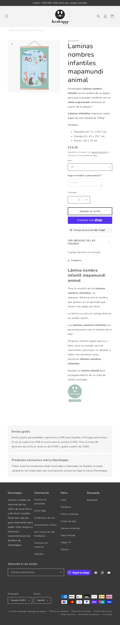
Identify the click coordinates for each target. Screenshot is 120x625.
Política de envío (68, 614)
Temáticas (66, 507)
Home (11, 31)
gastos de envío (99, 152)
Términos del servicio (103, 611)
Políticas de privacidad (40, 501)
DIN (70, 160)
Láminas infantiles (24, 31)
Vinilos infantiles (70, 514)
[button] (6, 16)
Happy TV (66, 542)
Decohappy (22, 611)
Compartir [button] (76, 260)
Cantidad (72, 192)
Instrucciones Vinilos (45, 524)
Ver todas (39, 31)
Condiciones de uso (44, 517)
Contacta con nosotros (41, 544)
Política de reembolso (59, 611)
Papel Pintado (68, 535)
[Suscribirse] (60, 572)
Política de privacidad (81, 611)
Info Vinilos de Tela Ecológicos (44, 533)
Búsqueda (92, 500)
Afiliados (39, 554)
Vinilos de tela (68, 521)
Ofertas (65, 549)
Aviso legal (40, 510)
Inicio (63, 500)
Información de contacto (88, 614)
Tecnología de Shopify (37, 611)
